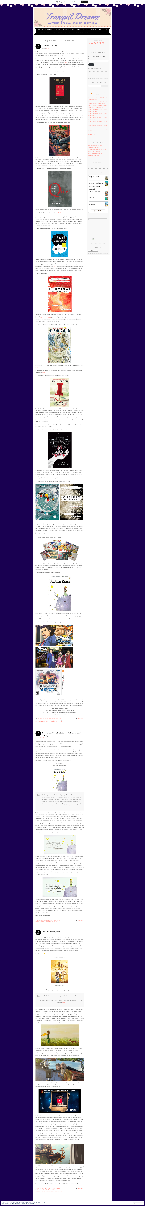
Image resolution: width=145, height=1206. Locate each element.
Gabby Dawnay (93, 193)
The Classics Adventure (48, 737)
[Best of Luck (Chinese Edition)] (106, 200)
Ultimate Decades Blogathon (81, 33)
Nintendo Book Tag (49, 46)
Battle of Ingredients (69, 29)
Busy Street (91, 203)
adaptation (39, 1188)
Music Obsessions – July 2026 (95, 145)
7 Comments (80, 718)
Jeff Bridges (57, 1188)
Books (78, 29)
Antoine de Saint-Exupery (43, 920)
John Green (56, 718)
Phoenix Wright (51, 720)
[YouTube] (92, 43)
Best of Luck (91, 197)
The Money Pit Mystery (94, 176)
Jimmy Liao (92, 198)
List (60, 718)
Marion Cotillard (46, 1189)
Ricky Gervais (44, 1191)
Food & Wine (57, 29)
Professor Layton (44, 721)
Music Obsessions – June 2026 (95, 153)
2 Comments (80, 1188)
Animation (44, 1188)
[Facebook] (95, 43)
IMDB (63, 1002)
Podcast (67, 33)
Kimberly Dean (92, 189)
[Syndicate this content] (91, 93)
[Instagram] (100, 43)
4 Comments (80, 920)
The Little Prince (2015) (51, 932)
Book (38, 718)
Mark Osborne (54, 1189)
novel (46, 720)
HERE (39, 62)
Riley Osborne (50, 1191)
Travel (107, 29)
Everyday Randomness (96, 29)
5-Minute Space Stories (94, 191)
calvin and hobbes (44, 718)
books (50, 920)
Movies (85, 29)
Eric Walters (92, 177)
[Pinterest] (97, 43)
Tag (49, 721)
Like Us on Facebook (98, 163)
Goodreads (70, 806)
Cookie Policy (32, 1203)
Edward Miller (92, 204)
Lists (54, 33)
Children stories (56, 920)
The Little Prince (54, 721)
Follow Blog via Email (98, 52)
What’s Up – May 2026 (93, 155)
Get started (84, 1)
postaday (37, 721)
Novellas (37, 921)
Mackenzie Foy (38, 1189)
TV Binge (60, 33)
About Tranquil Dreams (44, 29)
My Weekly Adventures (44, 33)
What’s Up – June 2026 (93, 147)
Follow (91, 64)
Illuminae (51, 718)
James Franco (51, 1188)
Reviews (47, 921)
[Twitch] (103, 43)
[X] (89, 43)
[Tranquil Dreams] (72, 27)
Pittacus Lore (58, 720)
